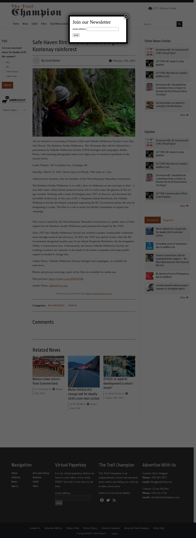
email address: (79, 29)
